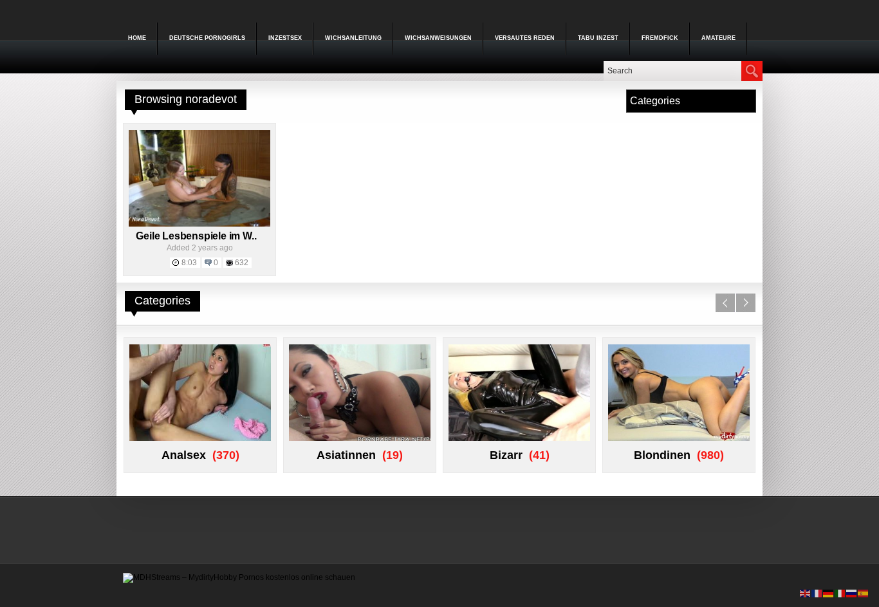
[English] (805, 592)
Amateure (718, 38)
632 (241, 262)
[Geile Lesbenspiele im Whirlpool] (199, 224)
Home (137, 38)
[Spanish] (863, 592)
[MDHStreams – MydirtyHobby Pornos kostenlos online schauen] (239, 577)
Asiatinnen (346, 455)
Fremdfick (660, 38)
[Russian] (852, 592)
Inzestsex (285, 38)
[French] (817, 592)
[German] (829, 592)
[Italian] (840, 592)
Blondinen (662, 455)
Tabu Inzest (598, 38)
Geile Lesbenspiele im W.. (196, 235)
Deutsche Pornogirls (207, 38)
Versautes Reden (525, 38)
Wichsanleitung (353, 38)
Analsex (184, 455)
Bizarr (506, 455)
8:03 (189, 262)
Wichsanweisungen (438, 38)
